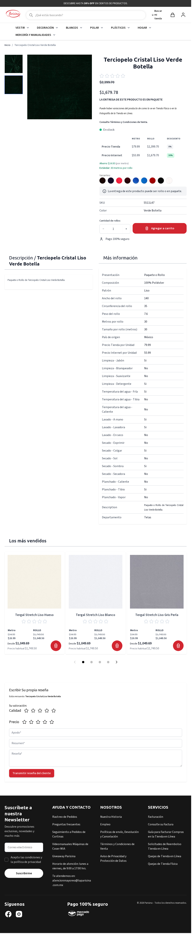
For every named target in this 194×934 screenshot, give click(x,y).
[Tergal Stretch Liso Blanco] (95, 582)
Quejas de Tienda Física (163, 864)
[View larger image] (14, 64)
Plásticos (118, 28)
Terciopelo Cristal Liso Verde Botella (35, 45)
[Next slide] (116, 662)
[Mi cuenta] (183, 14)
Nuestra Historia (111, 817)
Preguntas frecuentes (66, 824)
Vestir (20, 28)
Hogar (142, 28)
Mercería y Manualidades (33, 35)
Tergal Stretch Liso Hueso (34, 615)
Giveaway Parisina (63, 856)
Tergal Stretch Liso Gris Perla (156, 615)
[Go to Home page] (13, 14)
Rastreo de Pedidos (64, 817)
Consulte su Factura (160, 824)
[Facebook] (8, 914)
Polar (94, 28)
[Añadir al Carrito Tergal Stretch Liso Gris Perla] (178, 645)
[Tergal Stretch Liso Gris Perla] (157, 582)
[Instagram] (19, 914)
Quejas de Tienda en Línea (164, 856)
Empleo (105, 824)
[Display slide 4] (108, 662)
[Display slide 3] (100, 662)
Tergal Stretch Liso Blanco (95, 615)
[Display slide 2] (91, 662)
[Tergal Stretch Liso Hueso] (34, 582)
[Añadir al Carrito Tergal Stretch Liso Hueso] (56, 645)
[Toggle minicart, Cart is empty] (172, 14)
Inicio (7, 45)
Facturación (155, 817)
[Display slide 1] (83, 662)
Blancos (72, 28)
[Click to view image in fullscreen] (59, 87)
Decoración (45, 28)
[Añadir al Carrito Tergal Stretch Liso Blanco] (117, 645)
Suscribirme (24, 873)
